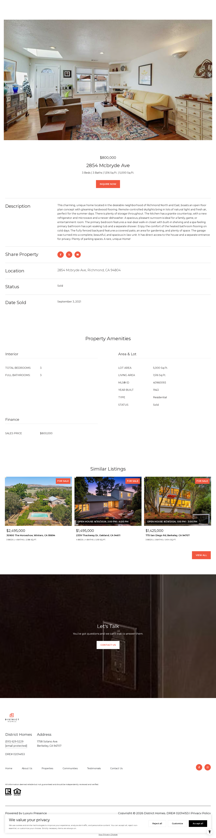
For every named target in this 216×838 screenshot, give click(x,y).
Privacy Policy (201, 813)
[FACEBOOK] (199, 767)
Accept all (198, 823)
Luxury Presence (35, 813)
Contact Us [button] (108, 644)
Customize (177, 823)
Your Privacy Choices (108, 834)
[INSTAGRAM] (207, 767)
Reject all (157, 823)
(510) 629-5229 (14, 741)
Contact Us (116, 768)
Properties (47, 768)
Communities (70, 768)
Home (8, 768)
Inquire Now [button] (108, 184)
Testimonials (94, 768)
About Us (27, 768)
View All (201, 555)
